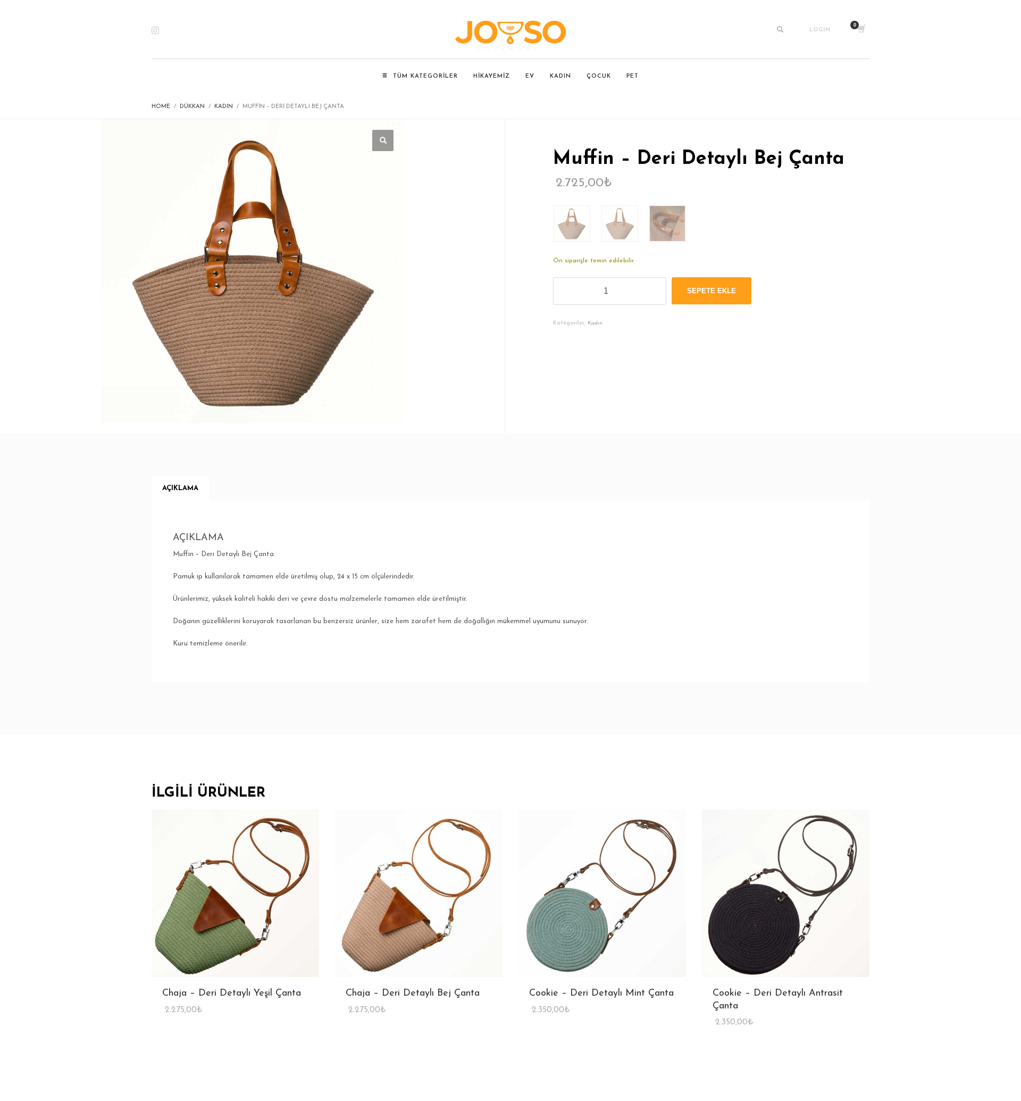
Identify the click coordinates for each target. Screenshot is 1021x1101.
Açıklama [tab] (180, 488)
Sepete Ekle (711, 291)
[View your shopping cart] (860, 30)
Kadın (595, 323)
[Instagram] (162, 30)
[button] (383, 140)
